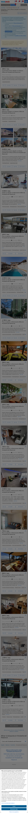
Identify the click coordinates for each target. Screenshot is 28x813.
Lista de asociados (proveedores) (8, 803)
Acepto (14, 806)
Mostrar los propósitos (14, 811)
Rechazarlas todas (14, 809)
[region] (14, 791)
